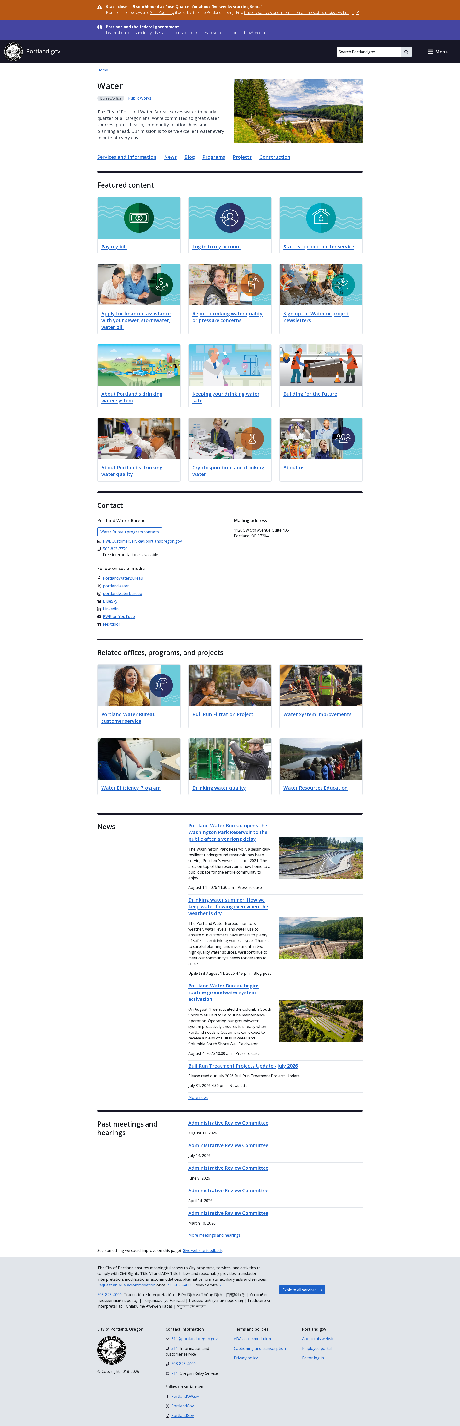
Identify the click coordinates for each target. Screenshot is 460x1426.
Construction (274, 157)
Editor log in (313, 1358)
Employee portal (317, 1348)
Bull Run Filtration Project (222, 714)
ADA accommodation (252, 1338)
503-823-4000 (180, 1285)
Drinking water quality (219, 788)
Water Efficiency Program (131, 788)
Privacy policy (246, 1358)
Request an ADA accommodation (126, 1285)
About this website (319, 1338)
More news (198, 1097)
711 (222, 1285)
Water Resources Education (315, 788)
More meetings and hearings (214, 1235)
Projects (242, 157)
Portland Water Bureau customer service (128, 717)
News (170, 157)
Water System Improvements (317, 714)
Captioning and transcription (260, 1348)
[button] (438, 52)
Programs (213, 157)
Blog (189, 157)
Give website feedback (202, 1250)
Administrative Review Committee (228, 1123)
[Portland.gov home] (32, 51)
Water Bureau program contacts (129, 531)
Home (102, 70)
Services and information (126, 157)
